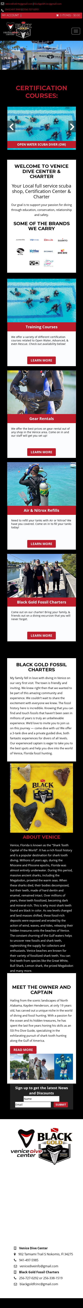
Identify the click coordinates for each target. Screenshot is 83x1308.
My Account (10, 15)
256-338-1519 (53, 1278)
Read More (23, 1049)
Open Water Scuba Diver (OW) (41, 144)
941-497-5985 (28, 1260)
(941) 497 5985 (13, 9)
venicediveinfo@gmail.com (18, 4)
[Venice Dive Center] (37, 31)
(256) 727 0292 (31, 9)
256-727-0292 (29, 1278)
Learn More (41, 360)
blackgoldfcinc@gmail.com (47, 4)
